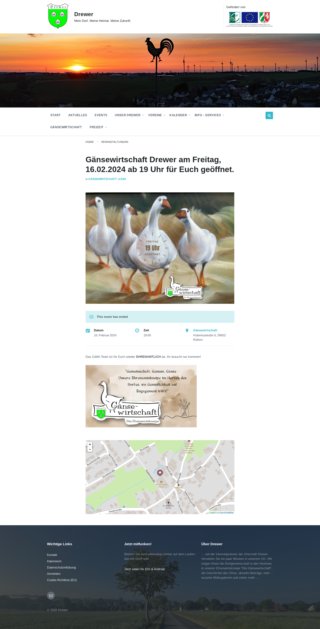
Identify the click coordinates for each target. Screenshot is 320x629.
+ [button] (90, 444)
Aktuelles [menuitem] (77, 115)
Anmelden (54, 573)
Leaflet (212, 512)
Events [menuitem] (101, 115)
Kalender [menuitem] (178, 115)
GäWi (122, 179)
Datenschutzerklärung (61, 567)
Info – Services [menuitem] (208, 115)
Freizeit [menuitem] (97, 127)
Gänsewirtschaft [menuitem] (66, 127)
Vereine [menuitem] (155, 115)
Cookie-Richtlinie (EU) (62, 580)
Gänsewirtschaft (102, 179)
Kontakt (52, 554)
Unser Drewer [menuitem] (128, 115)
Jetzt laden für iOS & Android (144, 569)
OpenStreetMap (226, 512)
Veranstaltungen (114, 141)
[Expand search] (269, 115)
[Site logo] (58, 28)
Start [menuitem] (55, 115)
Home (90, 141)
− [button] (90, 449)
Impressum (54, 561)
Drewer (83, 14)
